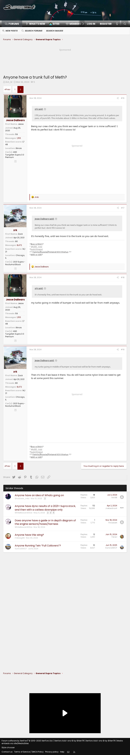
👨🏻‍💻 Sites (54, 23)
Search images (54, 30)
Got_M (8, 81)
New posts (11, 30)
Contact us (7, 751)
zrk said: (39, 109)
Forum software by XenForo (27, 740)
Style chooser (8, 747)
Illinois (19, 148)
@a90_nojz (36, 246)
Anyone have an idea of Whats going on (39, 495)
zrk (15, 230)
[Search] (124, 24)
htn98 (114, 497)
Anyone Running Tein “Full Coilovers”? (38, 545)
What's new (37, 23)
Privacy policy (51, 751)
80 (16, 241)
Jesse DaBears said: (44, 218)
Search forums (33, 30)
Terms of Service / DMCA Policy (29, 751)
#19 (122, 349)
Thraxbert (112, 522)
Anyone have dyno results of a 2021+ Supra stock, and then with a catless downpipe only (45, 507)
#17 (122, 207)
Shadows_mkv (22, 498)
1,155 (19, 138)
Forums (14, 23)
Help (62, 751)
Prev (8, 89)
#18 (122, 277)
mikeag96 (20, 537)
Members (75, 23)
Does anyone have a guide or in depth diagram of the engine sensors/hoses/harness (45, 522)
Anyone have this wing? (29, 535)
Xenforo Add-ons (69, 740)
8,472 (19, 245)
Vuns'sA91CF (21, 548)
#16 (122, 98)
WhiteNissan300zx (23, 512)
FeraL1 (114, 537)
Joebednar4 (111, 508)
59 (16, 134)
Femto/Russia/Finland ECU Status (50, 252)
